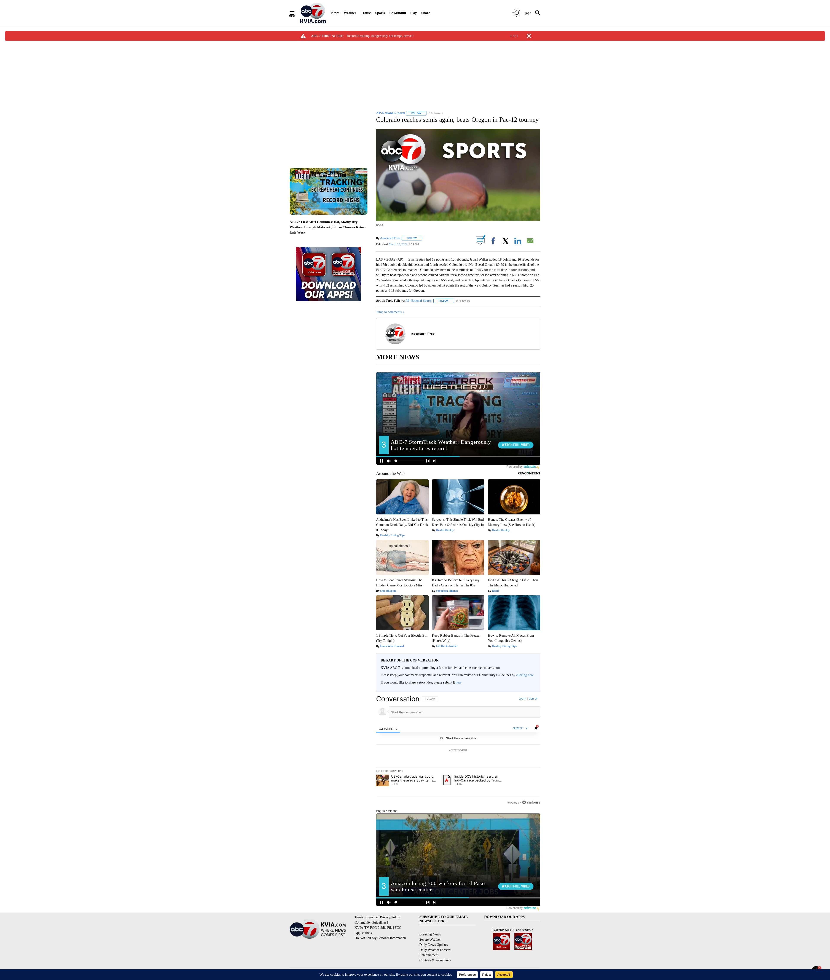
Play (413, 13)
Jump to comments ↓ (390, 312)
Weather (350, 13)
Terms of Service (366, 917)
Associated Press (390, 238)
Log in (522, 698)
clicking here (525, 675)
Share (425, 13)
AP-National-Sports (418, 300)
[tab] (388, 728)
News (335, 13)
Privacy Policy (390, 917)
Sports (380, 13)
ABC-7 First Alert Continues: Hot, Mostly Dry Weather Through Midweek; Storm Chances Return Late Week (328, 227)
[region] (458, 750)
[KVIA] (313, 13)
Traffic (366, 13)
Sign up (533, 698)
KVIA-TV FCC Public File (373, 927)
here (458, 682)
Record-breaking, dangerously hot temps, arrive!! (380, 36)
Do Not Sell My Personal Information (380, 938)
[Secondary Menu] (295, 13)
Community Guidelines (370, 922)
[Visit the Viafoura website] (531, 802)
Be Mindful (397, 13)
